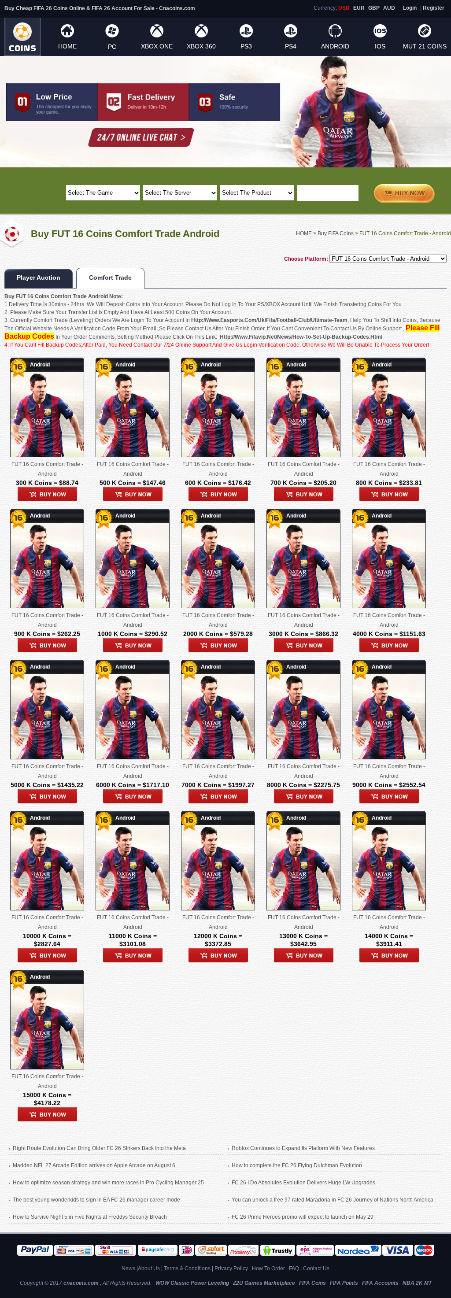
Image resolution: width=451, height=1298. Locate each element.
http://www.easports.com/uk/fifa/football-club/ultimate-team (269, 320)
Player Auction (38, 277)
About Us (149, 1268)
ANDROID (335, 46)
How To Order (268, 1268)
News (128, 1268)
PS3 (246, 46)
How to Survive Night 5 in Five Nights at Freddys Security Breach (90, 1217)
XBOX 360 (201, 46)
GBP (374, 8)
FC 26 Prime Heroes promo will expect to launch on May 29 (302, 1217)
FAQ (294, 1268)
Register (433, 8)
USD (344, 8)
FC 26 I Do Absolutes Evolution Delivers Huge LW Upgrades (303, 1183)
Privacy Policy (231, 1268)
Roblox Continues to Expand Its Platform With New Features (303, 1148)
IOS (380, 46)
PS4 (290, 46)
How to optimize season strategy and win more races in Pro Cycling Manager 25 (108, 1183)
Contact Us (316, 1268)
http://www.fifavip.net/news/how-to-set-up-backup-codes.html (301, 337)
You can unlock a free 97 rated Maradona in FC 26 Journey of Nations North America (332, 1200)
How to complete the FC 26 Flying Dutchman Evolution (297, 1165)
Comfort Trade (110, 277)
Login (410, 8)
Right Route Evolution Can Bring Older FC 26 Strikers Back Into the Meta (99, 1148)
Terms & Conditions (187, 1268)
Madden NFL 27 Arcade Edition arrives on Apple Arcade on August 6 (94, 1165)
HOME (67, 46)
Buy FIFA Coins (336, 233)
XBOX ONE (157, 46)
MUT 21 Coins (425, 46)
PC (112, 46)
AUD (389, 8)
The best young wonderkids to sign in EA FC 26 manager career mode (96, 1200)
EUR (359, 8)
